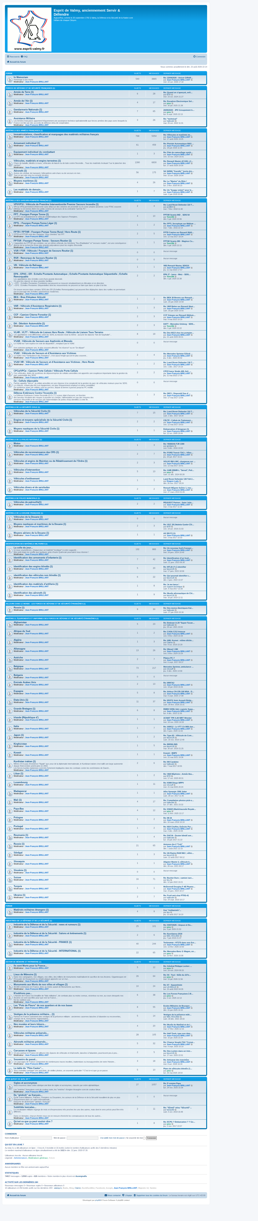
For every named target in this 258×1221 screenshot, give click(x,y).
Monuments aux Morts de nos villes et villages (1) (41, 984)
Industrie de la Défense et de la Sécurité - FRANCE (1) (43, 942)
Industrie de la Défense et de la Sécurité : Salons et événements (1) (50, 933)
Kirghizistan (20, 744)
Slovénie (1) (20, 870)
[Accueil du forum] (30, 29)
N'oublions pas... (23, 993)
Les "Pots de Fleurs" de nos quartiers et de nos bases (43, 1005)
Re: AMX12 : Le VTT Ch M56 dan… (179, 727)
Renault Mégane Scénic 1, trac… (178, 488)
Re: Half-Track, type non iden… (177, 1033)
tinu (168, 880)
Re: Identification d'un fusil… (177, 558)
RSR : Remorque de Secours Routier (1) (35, 258)
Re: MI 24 (167, 818)
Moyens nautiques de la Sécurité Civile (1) (36, 428)
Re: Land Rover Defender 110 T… (178, 205)
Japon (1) (19, 735)
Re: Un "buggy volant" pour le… (178, 190)
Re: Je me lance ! (171, 584)
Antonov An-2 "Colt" (173, 844)
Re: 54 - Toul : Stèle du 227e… (177, 975)
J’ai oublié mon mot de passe (112, 1138)
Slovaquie (19, 861)
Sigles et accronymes (25, 1083)
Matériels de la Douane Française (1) (24, 513)
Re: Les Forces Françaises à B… (178, 994)
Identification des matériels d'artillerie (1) (36, 584)
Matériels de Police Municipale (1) (23, 498)
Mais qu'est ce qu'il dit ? (18, 1079)
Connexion (11, 1134)
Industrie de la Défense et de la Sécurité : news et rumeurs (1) (47, 924)
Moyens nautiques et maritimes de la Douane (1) (40, 524)
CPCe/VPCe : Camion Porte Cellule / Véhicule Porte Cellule (46, 370)
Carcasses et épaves (25, 1050)
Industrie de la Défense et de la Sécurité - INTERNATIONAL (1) (47, 951)
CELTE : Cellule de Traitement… (178, 420)
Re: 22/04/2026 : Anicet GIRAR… (178, 78)
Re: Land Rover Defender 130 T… (178, 362)
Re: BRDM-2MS (170, 744)
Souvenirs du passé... (25, 1059)
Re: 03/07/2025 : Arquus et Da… (177, 925)
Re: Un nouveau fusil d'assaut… (178, 548)
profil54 (170, 207)
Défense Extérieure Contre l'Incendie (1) (35, 393)
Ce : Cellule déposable (26, 381)
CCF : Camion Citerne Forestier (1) (32, 314)
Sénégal (18, 852)
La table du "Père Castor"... (28, 1068)
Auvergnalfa (81, 1176)
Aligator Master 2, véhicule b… (177, 862)
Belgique (18, 666)
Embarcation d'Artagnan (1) (176, 429)
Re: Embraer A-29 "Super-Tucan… (179, 623)
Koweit (17, 752)
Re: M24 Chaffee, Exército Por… (178, 827)
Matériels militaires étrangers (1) (31, 909)
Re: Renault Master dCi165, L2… (178, 161)
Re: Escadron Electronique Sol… (178, 101)
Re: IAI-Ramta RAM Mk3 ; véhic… (178, 853)
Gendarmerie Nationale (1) (28, 109)
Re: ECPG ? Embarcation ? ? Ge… (179, 1122)
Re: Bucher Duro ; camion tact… (178, 878)
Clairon (170, 642)
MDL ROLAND (173, 936)
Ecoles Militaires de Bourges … (177, 1006)
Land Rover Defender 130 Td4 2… (178, 479)
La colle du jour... (23, 547)
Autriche (18, 657)
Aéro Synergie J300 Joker (175, 792)
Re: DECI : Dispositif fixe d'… (176, 393)
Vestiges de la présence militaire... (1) (34, 1014)
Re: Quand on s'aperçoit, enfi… (178, 92)
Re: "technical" (170, 119)
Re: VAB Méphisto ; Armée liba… (178, 774)
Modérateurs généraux (38, 1158)
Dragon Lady (173, 481)
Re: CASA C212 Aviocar (174, 632)
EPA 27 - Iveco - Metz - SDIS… (177, 274)
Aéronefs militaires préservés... (31, 1041)
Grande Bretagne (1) (24, 708)
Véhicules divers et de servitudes (32, 487)
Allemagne (19, 648)
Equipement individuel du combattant (34, 152)
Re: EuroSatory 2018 (172, 934)
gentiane (170, 446)
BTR (169, 95)
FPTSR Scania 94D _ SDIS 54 (176, 215)
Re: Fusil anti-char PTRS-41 (176, 895)
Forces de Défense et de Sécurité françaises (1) (30, 88)
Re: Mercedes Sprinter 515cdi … (178, 354)
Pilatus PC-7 (169, 658)
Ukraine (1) (19, 895)
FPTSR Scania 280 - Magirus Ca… (178, 241)
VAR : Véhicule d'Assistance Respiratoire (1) (37, 306)
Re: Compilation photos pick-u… (178, 800)
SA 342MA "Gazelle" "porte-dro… (178, 171)
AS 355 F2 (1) (169, 533)
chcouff (170, 669)
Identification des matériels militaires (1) (26, 544)
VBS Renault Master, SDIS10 (176, 266)
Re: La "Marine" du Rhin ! (175, 181)
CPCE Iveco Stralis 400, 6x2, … (177, 371)
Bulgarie (18, 675)
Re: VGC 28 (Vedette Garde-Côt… (178, 524)
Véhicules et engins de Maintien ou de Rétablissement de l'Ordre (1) (50, 461)
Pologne (18, 817)
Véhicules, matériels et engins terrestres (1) (37, 160)
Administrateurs (20, 1158)
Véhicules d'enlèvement (26, 478)
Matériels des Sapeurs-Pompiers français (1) (28, 200)
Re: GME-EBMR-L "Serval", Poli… (178, 470)
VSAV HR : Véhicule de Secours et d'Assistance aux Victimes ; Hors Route (54, 362)
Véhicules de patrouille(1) (27, 502)
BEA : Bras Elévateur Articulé (29, 297)
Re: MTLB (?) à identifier (174, 567)
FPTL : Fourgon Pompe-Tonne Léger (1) (35, 223)
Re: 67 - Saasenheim (172, 985)
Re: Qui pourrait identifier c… (177, 576)
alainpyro (58, 1188)
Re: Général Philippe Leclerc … (177, 966)
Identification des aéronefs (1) (30, 593)
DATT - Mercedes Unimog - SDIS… (179, 324)
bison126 (170, 569)
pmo (169, 103)
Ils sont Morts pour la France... (30, 965)
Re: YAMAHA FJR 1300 (173, 444)
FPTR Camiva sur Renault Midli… (178, 232)
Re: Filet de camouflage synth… (178, 152)
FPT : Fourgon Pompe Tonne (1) (31, 214)
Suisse (17, 877)
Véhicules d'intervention (27, 469)
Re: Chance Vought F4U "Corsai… (179, 1042)
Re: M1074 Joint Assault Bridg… (178, 700)
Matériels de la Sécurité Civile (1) (23, 407)
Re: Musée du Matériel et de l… (177, 1025)
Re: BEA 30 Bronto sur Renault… (178, 298)
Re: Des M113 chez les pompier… (178, 333)
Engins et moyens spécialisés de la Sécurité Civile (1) (43, 420)
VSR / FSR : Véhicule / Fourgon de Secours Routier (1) (43, 250)
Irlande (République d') (26, 717)
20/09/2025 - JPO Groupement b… (178, 110)
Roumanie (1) (21, 835)
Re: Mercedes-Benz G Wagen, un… (179, 951)
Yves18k (170, 217)
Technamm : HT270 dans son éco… (179, 943)
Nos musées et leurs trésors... (30, 1024)
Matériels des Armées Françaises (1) (24, 130)
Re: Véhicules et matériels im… (177, 135)
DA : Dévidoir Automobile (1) (29, 323)
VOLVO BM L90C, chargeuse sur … (179, 461)
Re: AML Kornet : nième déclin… (178, 640)
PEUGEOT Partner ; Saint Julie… (178, 503)
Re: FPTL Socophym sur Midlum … (179, 224)
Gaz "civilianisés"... (172, 910)
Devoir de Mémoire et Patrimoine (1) (23, 962)
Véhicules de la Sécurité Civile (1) (32, 411)
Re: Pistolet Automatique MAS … (178, 144)
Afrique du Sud (22, 631)
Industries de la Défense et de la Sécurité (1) (29, 921)
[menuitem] (24, 56)
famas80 (170, 1110)
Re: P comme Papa (172, 1083)
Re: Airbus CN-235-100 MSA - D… (178, 691)
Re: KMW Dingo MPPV (173, 783)
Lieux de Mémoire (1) (25, 974)
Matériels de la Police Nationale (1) (24, 440)
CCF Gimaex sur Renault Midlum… (179, 315)
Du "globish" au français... (28, 1095)
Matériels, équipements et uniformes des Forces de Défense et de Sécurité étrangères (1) (52, 618)
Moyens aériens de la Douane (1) (31, 533)
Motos (17, 443)
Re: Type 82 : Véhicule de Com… (178, 735)
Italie (16, 726)
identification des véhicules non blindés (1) (37, 575)
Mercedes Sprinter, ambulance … (178, 667)
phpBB (98, 1200)
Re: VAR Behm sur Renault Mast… (179, 306)
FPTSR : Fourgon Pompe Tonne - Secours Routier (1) (42, 240)
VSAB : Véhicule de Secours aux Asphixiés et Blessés (43, 341)
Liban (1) (18, 773)
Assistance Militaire (24, 118)
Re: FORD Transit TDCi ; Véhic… (178, 453)
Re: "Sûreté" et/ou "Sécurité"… (177, 1108)
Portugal (18, 826)
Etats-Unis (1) (21, 700)
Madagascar (20, 791)
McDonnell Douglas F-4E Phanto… (179, 887)
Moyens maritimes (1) (25, 180)
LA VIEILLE (171, 987)
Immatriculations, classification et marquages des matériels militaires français (56, 134)
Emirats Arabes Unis (25, 682)
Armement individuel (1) (27, 143)
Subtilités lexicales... (25, 1107)
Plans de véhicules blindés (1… (177, 1069)
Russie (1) (19, 607)
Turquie (18, 886)
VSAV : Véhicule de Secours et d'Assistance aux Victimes (45, 353)
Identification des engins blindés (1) (33, 566)
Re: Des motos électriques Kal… (178, 608)
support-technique (174, 587)
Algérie (17, 640)
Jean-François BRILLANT (37, 82)
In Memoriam (21, 77)
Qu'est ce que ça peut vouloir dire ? (33, 1121)
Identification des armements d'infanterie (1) (37, 557)
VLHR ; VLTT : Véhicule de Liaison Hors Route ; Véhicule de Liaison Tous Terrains (58, 332)
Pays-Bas (19, 808)
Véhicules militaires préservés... (31, 1033)
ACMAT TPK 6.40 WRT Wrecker (177, 718)
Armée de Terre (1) (24, 92)
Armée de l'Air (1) (23, 100)
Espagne (18, 691)
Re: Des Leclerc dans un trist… (177, 1051)
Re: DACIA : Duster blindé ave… (178, 835)
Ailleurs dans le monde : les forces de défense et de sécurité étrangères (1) (45, 604)
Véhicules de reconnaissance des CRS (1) (36, 452)
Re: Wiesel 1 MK (170, 649)
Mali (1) (18, 800)
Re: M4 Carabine (170, 762)
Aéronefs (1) (20, 170)
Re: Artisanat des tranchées (176, 1060)
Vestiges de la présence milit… (177, 1015)
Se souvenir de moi (134, 1138)
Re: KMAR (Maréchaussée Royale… (179, 809)
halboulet (170, 121)
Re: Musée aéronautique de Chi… (178, 593)
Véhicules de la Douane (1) (28, 517)
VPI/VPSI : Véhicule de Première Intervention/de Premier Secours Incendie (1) (56, 204)
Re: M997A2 (168, 683)
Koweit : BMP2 (170, 753)
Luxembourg (21, 782)
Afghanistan (20, 622)
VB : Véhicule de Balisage (28, 265)
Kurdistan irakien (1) (25, 761)
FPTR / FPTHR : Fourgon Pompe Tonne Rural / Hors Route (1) (47, 232)
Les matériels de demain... (28, 189)
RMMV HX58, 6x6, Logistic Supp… (179, 709)
